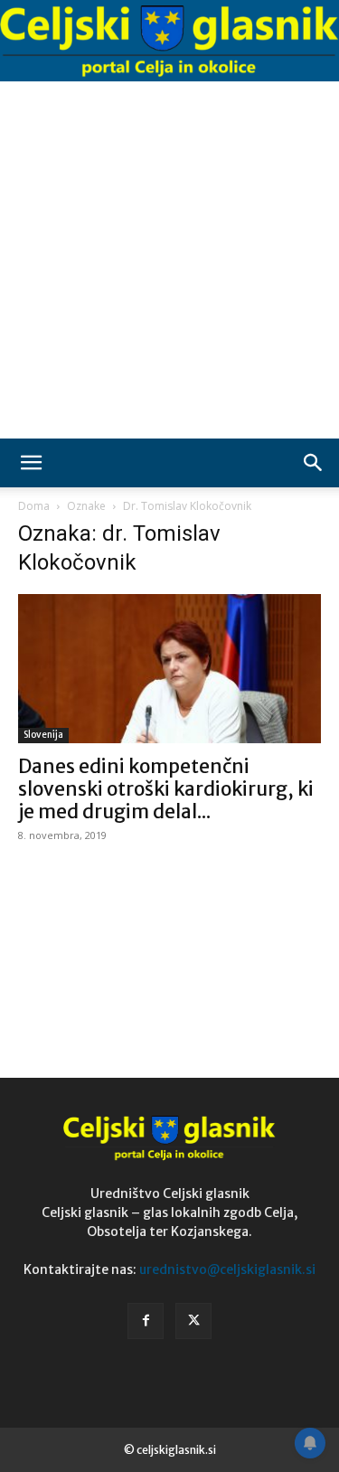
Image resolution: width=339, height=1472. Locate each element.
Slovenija (43, 735)
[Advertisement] (169, 259)
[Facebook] (145, 1321)
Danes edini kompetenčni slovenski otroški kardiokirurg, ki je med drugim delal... (166, 789)
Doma (34, 506)
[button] (31, 463)
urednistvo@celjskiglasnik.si (227, 1269)
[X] (193, 1321)
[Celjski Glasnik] (169, 41)
